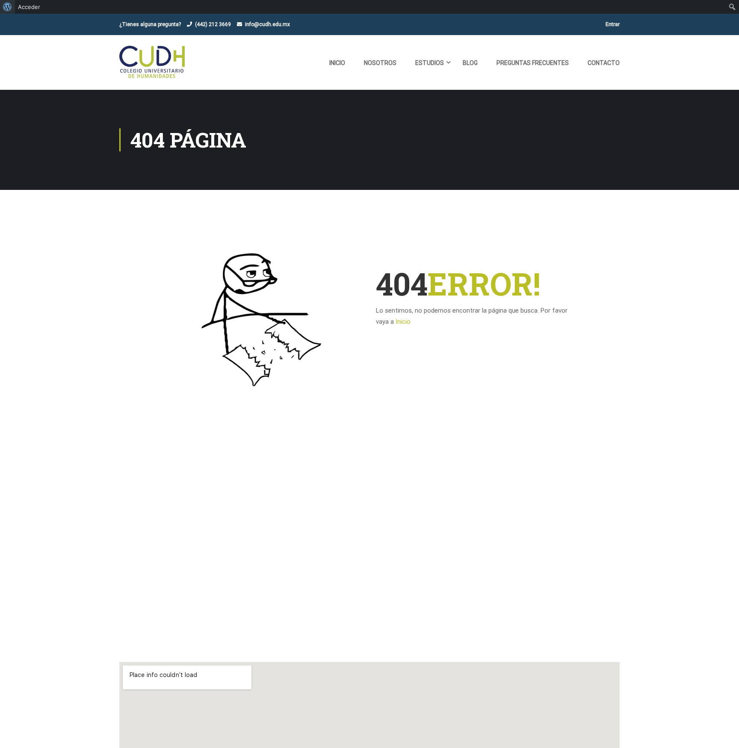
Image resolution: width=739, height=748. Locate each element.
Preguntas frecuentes (533, 62)
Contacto (604, 62)
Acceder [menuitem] (29, 6)
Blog (470, 62)
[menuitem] (7, 7)
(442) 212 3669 (213, 24)
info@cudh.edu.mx (267, 24)
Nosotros (380, 62)
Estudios (429, 62)
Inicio (337, 62)
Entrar (613, 24)
